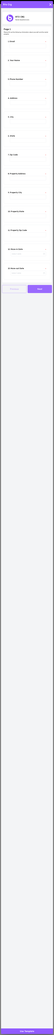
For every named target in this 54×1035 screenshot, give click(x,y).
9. (8, 192)
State (12, 136)
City (11, 117)
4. (8, 98)
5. (8, 117)
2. (8, 60)
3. (8, 79)
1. (8, 41)
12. (9, 249)
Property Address (17, 174)
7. (8, 155)
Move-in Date (17, 249)
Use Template (27, 1031)
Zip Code (14, 155)
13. (9, 268)
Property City (16, 192)
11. (9, 230)
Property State (17, 211)
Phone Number (16, 79)
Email (12, 41)
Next (39, 289)
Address (13, 98)
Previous (14, 289)
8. (8, 174)
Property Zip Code (19, 230)
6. (8, 136)
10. (9, 211)
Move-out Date (17, 268)
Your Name (15, 60)
